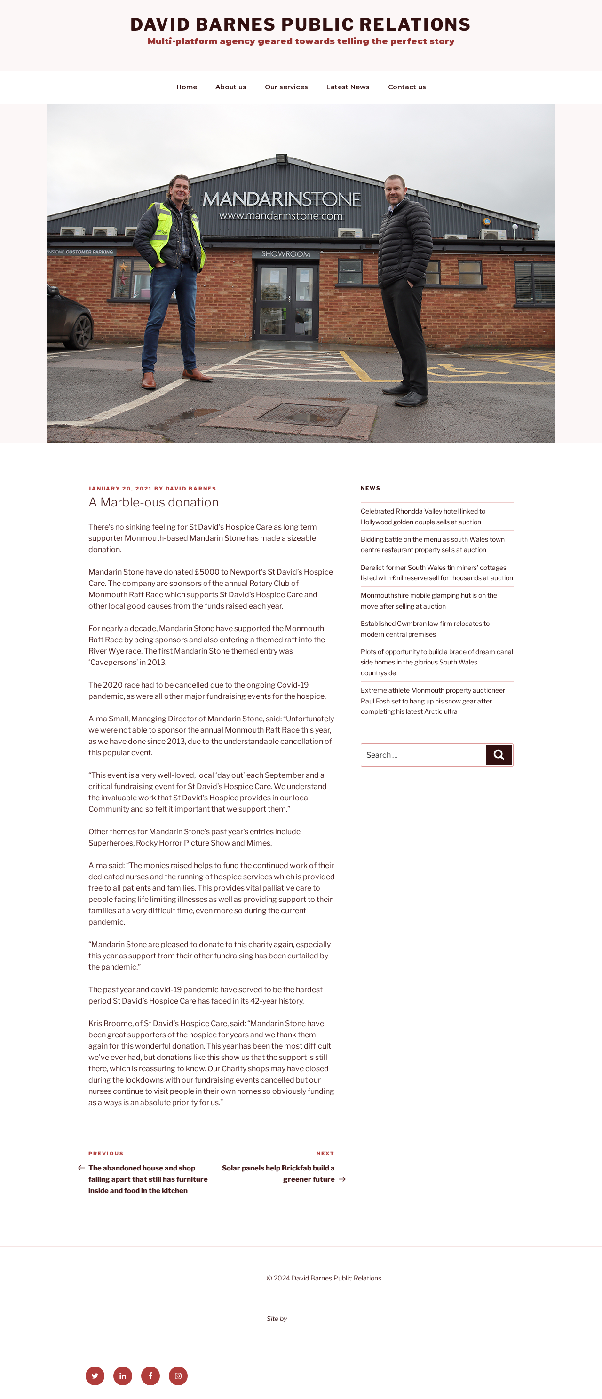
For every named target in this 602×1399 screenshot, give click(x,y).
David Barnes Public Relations (301, 24)
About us (230, 87)
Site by (277, 1318)
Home (186, 87)
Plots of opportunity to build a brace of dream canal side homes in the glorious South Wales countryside (437, 662)
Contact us (407, 87)
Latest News (348, 87)
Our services (286, 87)
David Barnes (191, 488)
